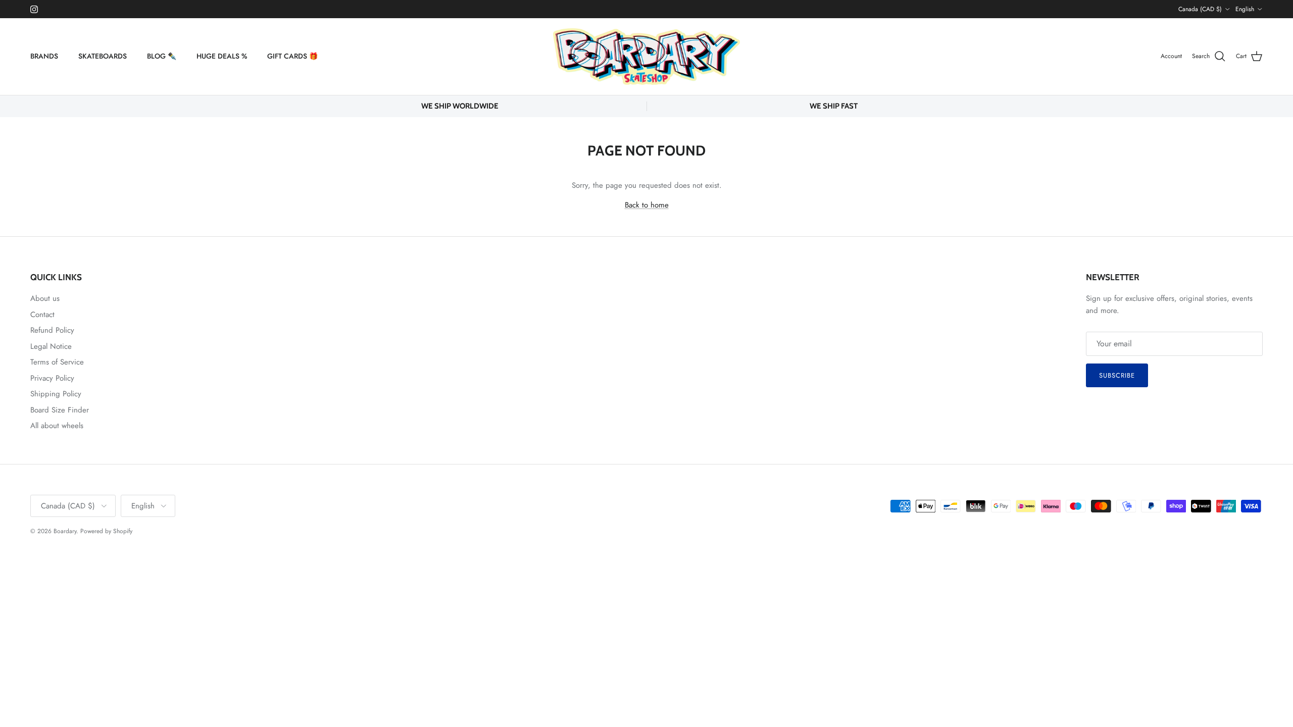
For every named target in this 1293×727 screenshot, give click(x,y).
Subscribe (1117, 375)
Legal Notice (51, 346)
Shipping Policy (55, 393)
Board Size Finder (59, 410)
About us (45, 298)
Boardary (65, 531)
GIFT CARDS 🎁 (292, 56)
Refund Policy (52, 330)
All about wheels (56, 425)
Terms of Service (57, 362)
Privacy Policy (52, 378)
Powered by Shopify (106, 531)
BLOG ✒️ (161, 56)
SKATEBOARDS (102, 56)
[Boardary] (646, 56)
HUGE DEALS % (221, 56)
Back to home (647, 205)
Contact (42, 314)
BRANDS (44, 56)
